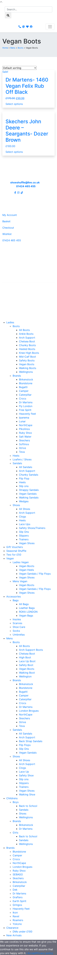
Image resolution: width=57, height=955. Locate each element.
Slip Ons (24, 531)
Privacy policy (44, 953)
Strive (22, 448)
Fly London (25, 406)
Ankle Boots (26, 333)
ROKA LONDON (28, 611)
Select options (14, 103)
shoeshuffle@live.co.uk (25, 182)
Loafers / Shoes (22, 459)
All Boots (24, 330)
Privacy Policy (10, 300)
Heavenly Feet (27, 413)
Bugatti (23, 387)
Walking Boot (27, 672)
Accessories (13, 596)
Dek (15, 889)
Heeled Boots (27, 349)
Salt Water (25, 436)
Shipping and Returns (15, 295)
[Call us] (20, 26)
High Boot (25, 657)
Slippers (24, 535)
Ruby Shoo (25, 432)
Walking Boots (27, 368)
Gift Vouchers (14, 547)
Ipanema (24, 417)
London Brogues (29, 710)
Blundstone (25, 383)
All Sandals (25, 467)
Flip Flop (24, 478)
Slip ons (23, 486)
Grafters (17, 897)
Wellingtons (26, 371)
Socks (16, 630)
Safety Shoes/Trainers (32, 528)
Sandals (17, 463)
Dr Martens (25, 402)
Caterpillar (25, 394)
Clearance (12, 927)
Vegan (10, 558)
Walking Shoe (27, 794)
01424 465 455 (25, 186)
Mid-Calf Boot (27, 356)
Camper (23, 390)
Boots (20, 48)
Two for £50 (13, 554)
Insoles (17, 619)
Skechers (24, 440)
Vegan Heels (26, 569)
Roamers (18, 920)
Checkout (8, 227)
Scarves (17, 623)
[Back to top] (1, 1)
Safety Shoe (26, 775)
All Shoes (24, 508)
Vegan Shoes (27, 543)
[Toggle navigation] (50, 26)
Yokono (17, 923)
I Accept (31, 953)
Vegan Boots (26, 364)
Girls (15, 832)
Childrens (12, 798)
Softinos (24, 444)
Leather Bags (27, 607)
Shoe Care (19, 627)
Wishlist (7, 234)
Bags (16, 600)
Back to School (28, 805)
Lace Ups (24, 524)
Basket (6, 221)
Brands (17, 375)
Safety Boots (27, 360)
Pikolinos (24, 429)
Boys (16, 802)
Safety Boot (26, 665)
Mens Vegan (20, 581)
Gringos (17, 904)
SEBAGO (18, 874)
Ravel (16, 916)
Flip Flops (25, 745)
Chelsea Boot (27, 341)
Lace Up (24, 771)
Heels (16, 455)
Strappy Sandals (29, 489)
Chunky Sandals (28, 474)
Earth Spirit (19, 901)
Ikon (15, 912)
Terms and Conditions (15, 305)
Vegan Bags (26, 615)
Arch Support (27, 337)
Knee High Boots (29, 352)
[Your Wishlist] (27, 26)
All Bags (24, 604)
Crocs (22, 398)
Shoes (16, 505)
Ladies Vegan (21, 562)
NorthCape (25, 425)
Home (5, 48)
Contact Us (9, 290)
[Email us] (23, 26)
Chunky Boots (27, 345)
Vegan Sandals (28, 493)
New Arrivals (14, 935)
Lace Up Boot (27, 661)
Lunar (22, 421)
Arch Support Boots (31, 649)
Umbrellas (19, 634)
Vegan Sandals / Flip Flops (35, 573)
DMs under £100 (22, 931)
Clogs (22, 516)
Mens (12, 48)
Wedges (23, 501)
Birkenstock (26, 379)
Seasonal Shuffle (16, 550)
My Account (9, 215)
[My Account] (31, 26)
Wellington (25, 676)
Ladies (10, 322)
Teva (22, 451)
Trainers (23, 539)
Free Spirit (25, 410)
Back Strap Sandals (30, 741)
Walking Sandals (28, 497)
